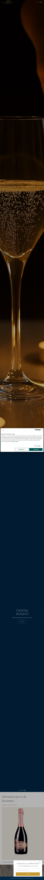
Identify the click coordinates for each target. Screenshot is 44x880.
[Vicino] (40, 862)
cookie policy (15, 441)
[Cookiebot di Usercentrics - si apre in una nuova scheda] (36, 430)
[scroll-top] (41, 877)
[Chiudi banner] (42, 429)
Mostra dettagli (37, 445)
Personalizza (21, 449)
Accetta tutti (35, 449)
